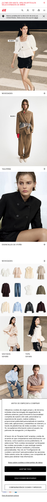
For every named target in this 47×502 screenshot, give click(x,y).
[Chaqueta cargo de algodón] (41, 290)
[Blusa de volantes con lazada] (6, 307)
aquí (36, 18)
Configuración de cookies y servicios (25, 487)
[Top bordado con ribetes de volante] (29, 272)
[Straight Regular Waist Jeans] (18, 290)
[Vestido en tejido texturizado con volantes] (41, 272)
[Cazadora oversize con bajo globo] (29, 307)
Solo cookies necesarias (25, 478)
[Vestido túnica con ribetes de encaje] (6, 290)
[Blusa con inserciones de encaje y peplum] (6, 272)
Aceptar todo (25, 469)
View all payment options (10, 495)
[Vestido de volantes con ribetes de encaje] (18, 272)
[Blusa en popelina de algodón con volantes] (18, 307)
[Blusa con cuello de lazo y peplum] (29, 290)
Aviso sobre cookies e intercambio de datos (25, 462)
